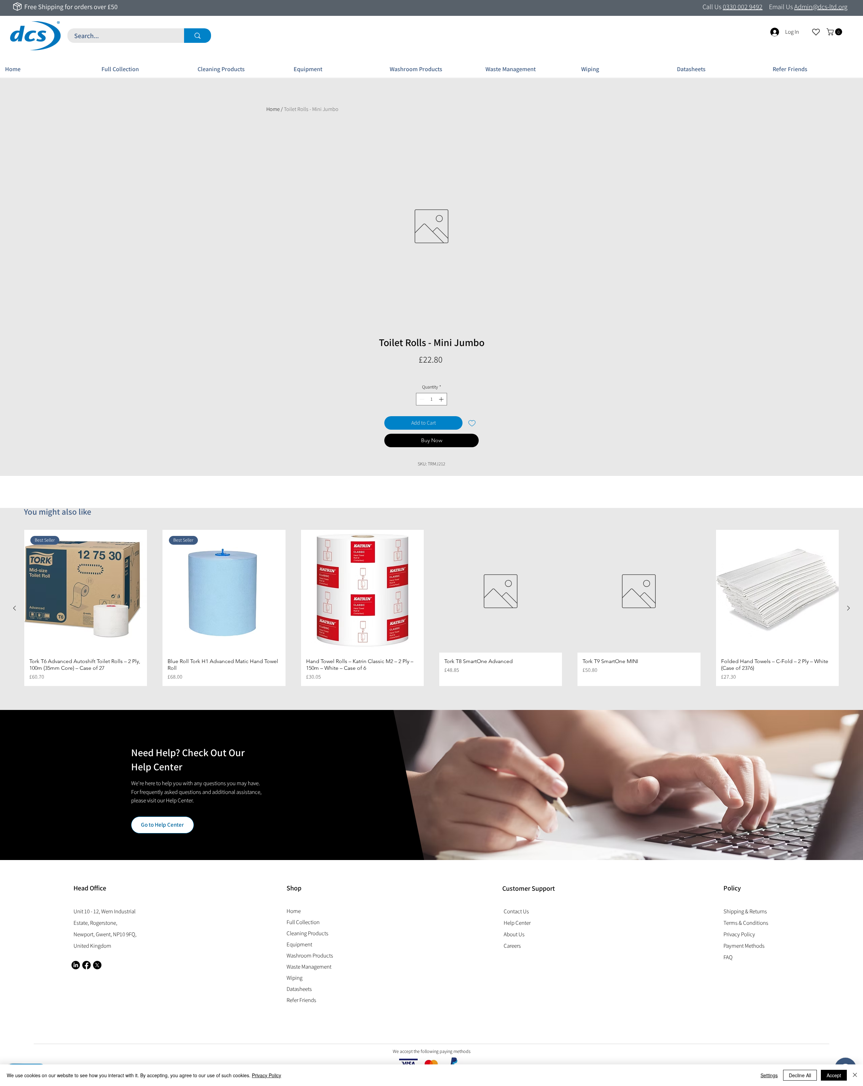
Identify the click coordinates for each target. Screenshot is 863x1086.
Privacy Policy (266, 1075)
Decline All (800, 1075)
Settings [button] (769, 1075)
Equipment (299, 944)
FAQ (728, 957)
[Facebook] (86, 965)
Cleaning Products (307, 933)
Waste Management (309, 966)
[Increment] (442, 399)
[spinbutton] (431, 399)
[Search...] (197, 35)
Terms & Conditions (745, 922)
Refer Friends (301, 1000)
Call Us (733, 6)
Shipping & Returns (745, 911)
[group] (431, 608)
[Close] (855, 1075)
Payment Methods (744, 945)
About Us (514, 934)
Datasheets (299, 989)
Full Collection (303, 922)
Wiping (294, 977)
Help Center (517, 922)
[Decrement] (421, 399)
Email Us (808, 6)
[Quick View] (362, 591)
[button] (835, 31)
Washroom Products (310, 955)
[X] (97, 965)
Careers (512, 945)
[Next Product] (848, 608)
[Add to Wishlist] (472, 423)
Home (273, 109)
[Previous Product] (14, 608)
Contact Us (516, 911)
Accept (834, 1075)
